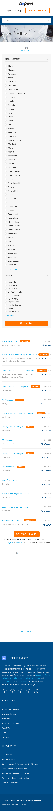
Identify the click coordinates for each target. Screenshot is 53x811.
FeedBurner (7, 681)
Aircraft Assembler (10, 480)
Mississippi (12, 163)
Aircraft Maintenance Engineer (15, 386)
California (12, 81)
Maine (10, 148)
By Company (13, 295)
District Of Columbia (16, 93)
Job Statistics (13, 311)
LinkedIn (5, 678)
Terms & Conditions (10, 723)
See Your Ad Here (26, 50)
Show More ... (10, 315)
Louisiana (12, 136)
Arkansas (12, 74)
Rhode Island (13, 222)
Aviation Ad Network (27, 678)
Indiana (11, 124)
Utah (10, 241)
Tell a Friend (22, 681)
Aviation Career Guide (11, 520)
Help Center (7, 718)
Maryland (12, 144)
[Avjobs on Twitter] (12, 691)
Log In (8, 10)
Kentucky (12, 132)
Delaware (12, 97)
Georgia (11, 105)
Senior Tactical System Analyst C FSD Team (20, 764)
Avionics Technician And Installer (15, 778)
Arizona (11, 78)
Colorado (12, 85)
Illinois (10, 120)
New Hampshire (14, 183)
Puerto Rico (13, 218)
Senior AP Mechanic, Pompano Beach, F (19, 354)
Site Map (5, 737)
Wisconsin (12, 257)
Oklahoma (12, 206)
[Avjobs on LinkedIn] (20, 691)
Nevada (11, 194)
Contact (5, 732)
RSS (38, 678)
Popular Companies (16, 305)
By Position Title (15, 292)
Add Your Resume (10, 341)
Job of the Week (14, 282)
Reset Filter (28, 323)
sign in (10, 542)
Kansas (11, 128)
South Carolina (14, 226)
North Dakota (14, 175)
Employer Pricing (9, 714)
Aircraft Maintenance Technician (15, 773)
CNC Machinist (8, 466)
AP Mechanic (7, 399)
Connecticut (13, 89)
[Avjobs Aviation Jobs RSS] (36, 691)
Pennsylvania (13, 214)
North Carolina (14, 171)
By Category (13, 298)
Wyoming (12, 264)
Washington (13, 253)
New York (12, 198)
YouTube (13, 678)
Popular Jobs (13, 301)
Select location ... (11, 269)
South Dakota (14, 229)
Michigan (12, 152)
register (19, 542)
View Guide (47, 524)
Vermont (11, 249)
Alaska (11, 66)
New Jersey (12, 187)
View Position (46, 358)
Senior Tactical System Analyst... (16, 493)
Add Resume (46, 345)
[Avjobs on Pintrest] (28, 691)
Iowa (10, 113)
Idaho (10, 117)
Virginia (11, 245)
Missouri (11, 159)
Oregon (11, 210)
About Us (6, 728)
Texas (10, 237)
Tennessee (12, 233)
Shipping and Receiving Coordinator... (18, 413)
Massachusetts (14, 140)
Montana (12, 167)
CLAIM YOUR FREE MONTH (37, 10)
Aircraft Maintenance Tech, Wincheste (18, 370)
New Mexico (13, 191)
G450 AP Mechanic (10, 782)
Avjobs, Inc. (15, 800)
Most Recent (13, 285)
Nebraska (12, 179)
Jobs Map (12, 308)
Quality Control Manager (12, 426)
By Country (12, 288)
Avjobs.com (6, 804)
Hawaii (11, 109)
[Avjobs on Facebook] (4, 691)
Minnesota (12, 155)
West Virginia (13, 261)
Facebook (39, 675)
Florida (11, 101)
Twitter (47, 675)
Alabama (11, 70)
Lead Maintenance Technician (15, 507)
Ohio (10, 202)
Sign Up (18, 10)
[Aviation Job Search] (25, 4)
